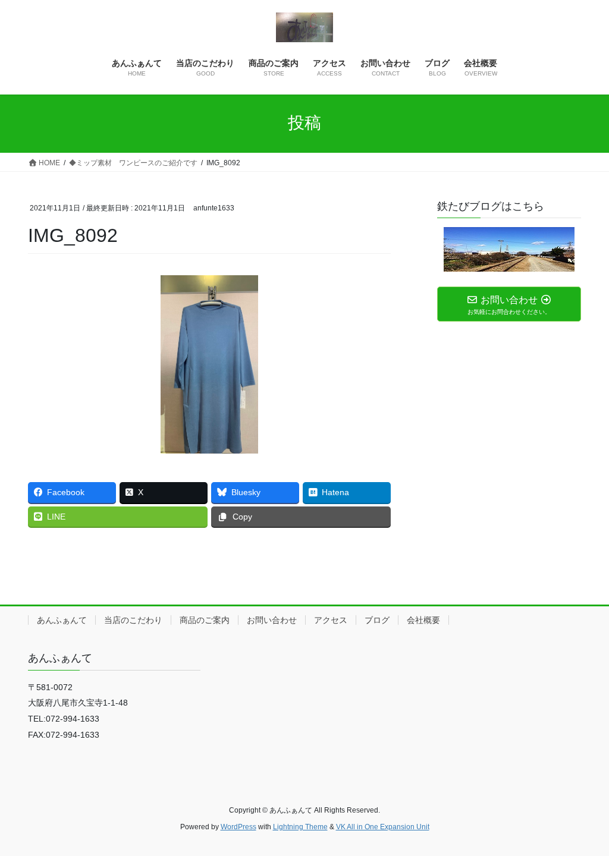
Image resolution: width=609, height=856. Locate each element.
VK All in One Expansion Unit (382, 827)
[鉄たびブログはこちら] (509, 249)
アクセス (330, 620)
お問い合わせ (272, 620)
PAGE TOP (583, 820)
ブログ (377, 620)
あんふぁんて (62, 620)
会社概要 (423, 620)
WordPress (238, 827)
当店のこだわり (133, 620)
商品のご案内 (205, 620)
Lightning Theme (300, 827)
